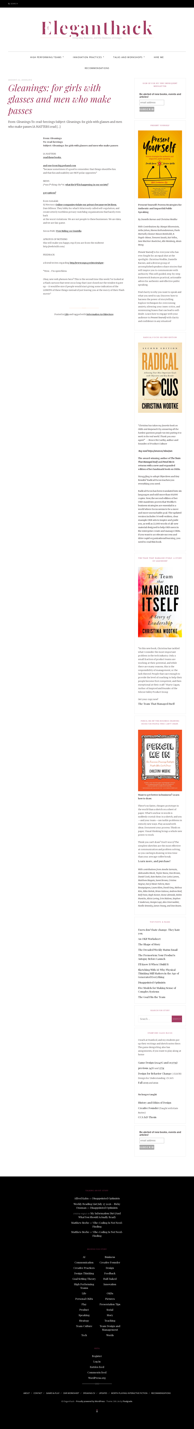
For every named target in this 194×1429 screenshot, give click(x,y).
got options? (49, 192)
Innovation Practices (87, 57)
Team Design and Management (110, 1327)
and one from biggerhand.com (59, 165)
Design (110, 1267)
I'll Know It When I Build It (153, 964)
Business (110, 1257)
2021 (155, 1082)
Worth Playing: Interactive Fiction (129, 1393)
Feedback (109, 1273)
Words (110, 1335)
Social (110, 1309)
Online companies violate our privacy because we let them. (86, 204)
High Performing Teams (46, 57)
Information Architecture (99, 314)
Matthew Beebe (80, 1222)
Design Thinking (84, 1273)
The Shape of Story (149, 944)
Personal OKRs (84, 1298)
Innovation (110, 1284)
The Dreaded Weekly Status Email (157, 949)
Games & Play (52, 1393)
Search (14, 3)
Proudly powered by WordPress (90, 1401)
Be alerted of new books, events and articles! (160, 95)
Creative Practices (84, 1267)
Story (110, 1315)
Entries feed (97, 1367)
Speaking (84, 1315)
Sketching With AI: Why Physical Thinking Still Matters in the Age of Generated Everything (158, 973)
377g (161, 1068)
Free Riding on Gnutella (68, 231)
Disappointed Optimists (152, 982)
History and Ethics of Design (154, 1102)
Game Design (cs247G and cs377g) (157, 1062)
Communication (84, 1262)
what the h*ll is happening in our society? (86, 184)
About (26, 1393)
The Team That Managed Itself (156, 703)
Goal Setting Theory (84, 1278)
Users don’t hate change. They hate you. (159, 931)
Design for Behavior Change (154, 1073)
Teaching (109, 1320)
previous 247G (146, 1068)
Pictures (110, 1298)
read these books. (52, 157)
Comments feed (96, 1372)
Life (29, 80)
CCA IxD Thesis (147, 1117)
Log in (97, 1361)
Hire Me (159, 57)
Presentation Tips (110, 1304)
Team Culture (84, 1326)
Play (84, 1304)
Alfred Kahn (81, 1198)
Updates (103, 1393)
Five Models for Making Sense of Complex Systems (157, 989)
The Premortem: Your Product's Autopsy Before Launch (156, 956)
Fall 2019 (143, 1082)
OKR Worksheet (71, 1393)
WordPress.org (97, 1377)
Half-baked (110, 1278)
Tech (84, 1335)
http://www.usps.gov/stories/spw (87, 262)
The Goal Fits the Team (151, 997)
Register (97, 1356)
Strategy (84, 1320)
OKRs (110, 1293)
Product (84, 1309)
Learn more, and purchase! (154, 861)
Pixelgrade (127, 1401)
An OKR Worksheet (149, 938)
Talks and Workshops (127, 57)
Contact (37, 1393)
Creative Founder (148, 1108)
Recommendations (97, 68)
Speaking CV (89, 1393)
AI (84, 1257)
